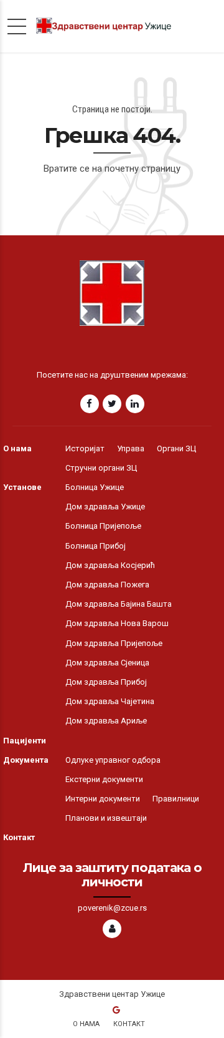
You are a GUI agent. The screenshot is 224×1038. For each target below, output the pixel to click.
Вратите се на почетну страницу (112, 168)
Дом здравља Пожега (107, 584)
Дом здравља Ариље (106, 720)
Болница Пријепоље (103, 526)
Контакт (19, 837)
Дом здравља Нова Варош (117, 623)
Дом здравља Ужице (105, 506)
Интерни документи (102, 798)
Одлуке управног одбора (113, 760)
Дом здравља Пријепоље (113, 643)
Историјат (85, 448)
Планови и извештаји (106, 818)
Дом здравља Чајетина (109, 701)
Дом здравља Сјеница (107, 662)
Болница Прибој (95, 546)
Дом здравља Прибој (106, 682)
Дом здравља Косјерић (110, 565)
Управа (130, 448)
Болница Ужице (94, 487)
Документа (26, 760)
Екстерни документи (104, 779)
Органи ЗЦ (176, 448)
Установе (22, 487)
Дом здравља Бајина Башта (118, 604)
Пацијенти (24, 740)
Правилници (175, 798)
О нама (17, 448)
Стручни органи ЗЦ (101, 467)
